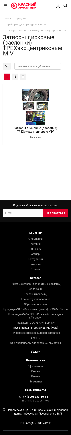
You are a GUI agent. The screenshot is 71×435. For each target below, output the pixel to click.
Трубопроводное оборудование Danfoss (35, 332)
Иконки (35, 376)
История (36, 243)
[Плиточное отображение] (7, 77)
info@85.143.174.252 (38, 423)
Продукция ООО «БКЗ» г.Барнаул (35, 322)
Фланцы (35, 337)
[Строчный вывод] (15, 77)
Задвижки (35, 289)
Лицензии (35, 248)
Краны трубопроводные (35, 299)
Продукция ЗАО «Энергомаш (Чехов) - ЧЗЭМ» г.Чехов (35, 309)
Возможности (35, 360)
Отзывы (35, 269)
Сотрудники (35, 259)
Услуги (35, 351)
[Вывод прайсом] (23, 77)
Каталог (35, 278)
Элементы (35, 381)
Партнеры (36, 254)
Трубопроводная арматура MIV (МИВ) (35, 327)
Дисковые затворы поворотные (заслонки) (35, 283)
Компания (35, 232)
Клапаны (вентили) (35, 294)
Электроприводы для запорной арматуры (35, 343)
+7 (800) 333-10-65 (35, 396)
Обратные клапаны (35, 304)
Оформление (36, 366)
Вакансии (35, 264)
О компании (35, 238)
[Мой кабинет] (58, 5)
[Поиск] (65, 6)
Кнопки (35, 371)
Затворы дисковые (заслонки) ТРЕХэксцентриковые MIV (35, 129)
